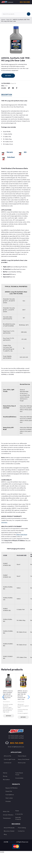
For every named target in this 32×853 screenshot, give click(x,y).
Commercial (7, 762)
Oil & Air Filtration (8, 815)
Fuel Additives (10, 794)
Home (3, 19)
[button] (3, 697)
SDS (25, 152)
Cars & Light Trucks (9, 759)
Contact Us (21, 831)
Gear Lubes (9, 798)
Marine (5, 773)
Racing (5, 776)
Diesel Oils (9, 791)
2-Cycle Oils (19, 814)
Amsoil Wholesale (9, 827)
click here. (4, 522)
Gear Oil (8, 19)
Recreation (6, 779)
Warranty (10, 152)
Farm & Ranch (22, 756)
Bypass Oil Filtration (11, 788)
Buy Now (8, 75)
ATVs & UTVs (7, 756)
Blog (5, 834)
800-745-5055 (25, 2)
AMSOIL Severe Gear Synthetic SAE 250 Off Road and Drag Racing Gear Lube (8, 695)
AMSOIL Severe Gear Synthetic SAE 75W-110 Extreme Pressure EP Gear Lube (22, 695)
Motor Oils (6, 811)
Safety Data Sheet (21, 534)
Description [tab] (6, 94)
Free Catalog (22, 827)
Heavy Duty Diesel (23, 759)
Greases (8, 801)
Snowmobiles (19, 778)
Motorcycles (22, 762)
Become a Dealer (9, 831)
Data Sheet (11, 157)
